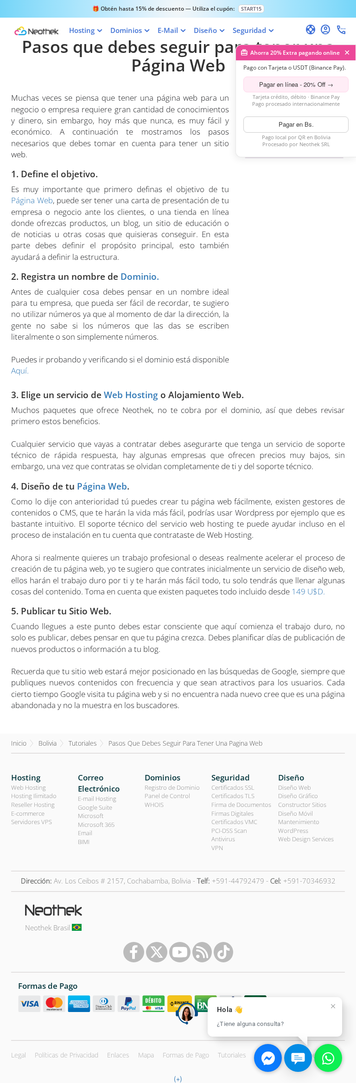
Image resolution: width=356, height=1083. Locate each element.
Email (85, 833)
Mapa (146, 1055)
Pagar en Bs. (296, 124)
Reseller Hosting (33, 804)
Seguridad (230, 777)
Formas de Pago (186, 1055)
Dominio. (140, 277)
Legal (18, 1055)
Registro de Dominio (172, 787)
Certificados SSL (232, 787)
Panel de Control (167, 796)
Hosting (25, 777)
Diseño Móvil (295, 813)
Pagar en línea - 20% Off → (296, 84)
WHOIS (154, 804)
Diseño (291, 777)
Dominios (162, 777)
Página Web (32, 200)
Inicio (18, 743)
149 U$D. (308, 591)
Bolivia (47, 743)
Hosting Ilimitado (34, 796)
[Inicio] (36, 31)
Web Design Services (306, 839)
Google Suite (95, 807)
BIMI (83, 842)
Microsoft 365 (96, 824)
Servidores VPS (31, 822)
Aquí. (20, 370)
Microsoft (90, 816)
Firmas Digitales (232, 813)
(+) (178, 1078)
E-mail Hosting (97, 798)
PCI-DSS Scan (229, 830)
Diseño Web (294, 787)
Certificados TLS (232, 796)
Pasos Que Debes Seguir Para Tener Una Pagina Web (185, 743)
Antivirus (223, 839)
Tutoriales (83, 743)
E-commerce (27, 813)
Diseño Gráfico (298, 796)
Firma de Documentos (241, 804)
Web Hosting (131, 395)
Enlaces (118, 1055)
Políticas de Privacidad (66, 1055)
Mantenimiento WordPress (298, 826)
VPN (217, 848)
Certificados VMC (234, 822)
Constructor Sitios (302, 804)
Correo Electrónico (99, 783)
